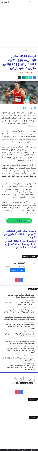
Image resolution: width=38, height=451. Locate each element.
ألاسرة (34, 425)
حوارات (34, 442)
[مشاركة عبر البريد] (19, 77)
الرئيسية (32, 50)
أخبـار (27, 50)
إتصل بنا (34, 404)
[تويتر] (30, 77)
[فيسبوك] (34, 77)
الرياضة (23, 50)
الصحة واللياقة (32, 429)
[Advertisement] (19, 27)
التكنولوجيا (33, 435)
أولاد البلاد (33, 432)
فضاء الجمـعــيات (31, 445)
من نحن (34, 407)
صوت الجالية (33, 439)
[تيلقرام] (23, 77)
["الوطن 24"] (5, 2)
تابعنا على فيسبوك (17, 270)
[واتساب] (26, 77)
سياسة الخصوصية (31, 411)
